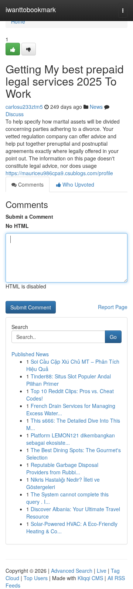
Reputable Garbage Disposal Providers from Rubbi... (62, 468)
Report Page (112, 307)
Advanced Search (71, 570)
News (96, 106)
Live (101, 570)
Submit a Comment (29, 216)
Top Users (36, 578)
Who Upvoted (77, 184)
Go (113, 336)
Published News (30, 354)
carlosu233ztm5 (24, 106)
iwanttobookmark (31, 9)
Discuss (15, 114)
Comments (30, 184)
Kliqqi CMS (90, 578)
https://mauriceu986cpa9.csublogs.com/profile (59, 173)
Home (18, 21)
